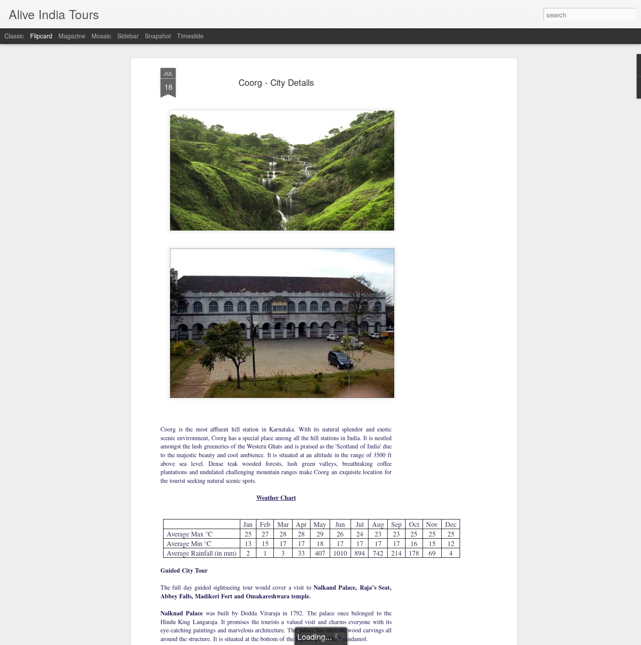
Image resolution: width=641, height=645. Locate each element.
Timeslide (190, 35)
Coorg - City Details (276, 82)
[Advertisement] (439, 205)
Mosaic (101, 35)
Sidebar (128, 35)
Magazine (71, 35)
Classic (14, 35)
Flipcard (41, 35)
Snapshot (158, 35)
